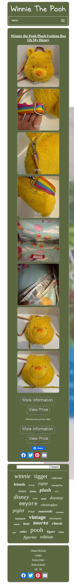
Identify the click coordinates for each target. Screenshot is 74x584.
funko (33, 491)
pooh (36, 529)
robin (23, 531)
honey (32, 485)
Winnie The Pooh (38, 550)
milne (61, 532)
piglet (18, 510)
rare (43, 483)
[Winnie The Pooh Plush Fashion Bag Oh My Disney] (38, 66)
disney (21, 497)
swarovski (45, 511)
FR (40, 569)
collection (56, 478)
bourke (40, 523)
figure (51, 531)
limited (22, 491)
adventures (55, 518)
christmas (60, 512)
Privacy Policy (38, 560)
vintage (37, 517)
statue (17, 524)
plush (45, 490)
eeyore (28, 504)
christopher (49, 505)
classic (57, 523)
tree (35, 498)
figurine (30, 537)
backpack (20, 519)
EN (36, 569)
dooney (56, 497)
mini (43, 498)
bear (26, 523)
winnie (22, 476)
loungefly (57, 485)
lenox (31, 511)
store (14, 533)
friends (19, 484)
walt (56, 491)
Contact (38, 555)
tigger (41, 476)
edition (46, 536)
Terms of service (38, 564)
